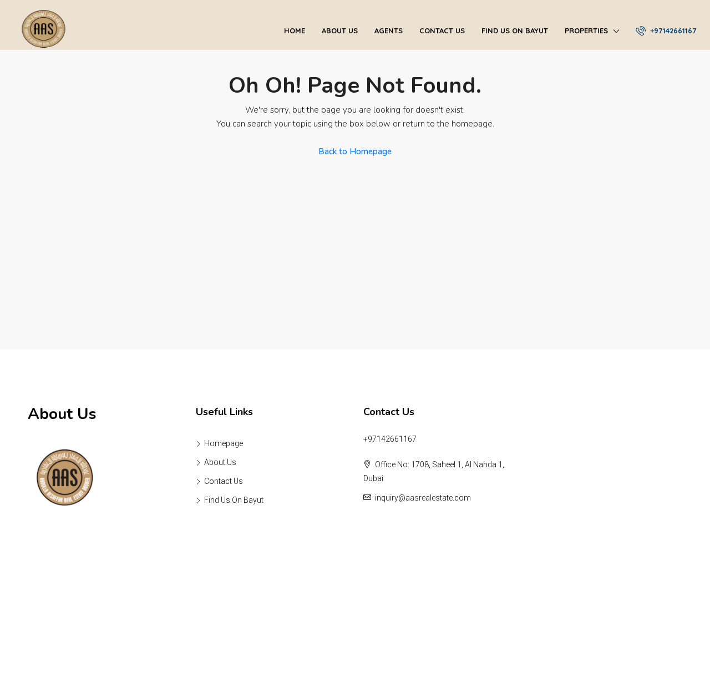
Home (294, 30)
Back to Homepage (355, 151)
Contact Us (442, 30)
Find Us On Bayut (514, 30)
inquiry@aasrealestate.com (423, 497)
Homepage (223, 443)
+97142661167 (672, 30)
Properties (586, 30)
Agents (388, 30)
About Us (340, 30)
